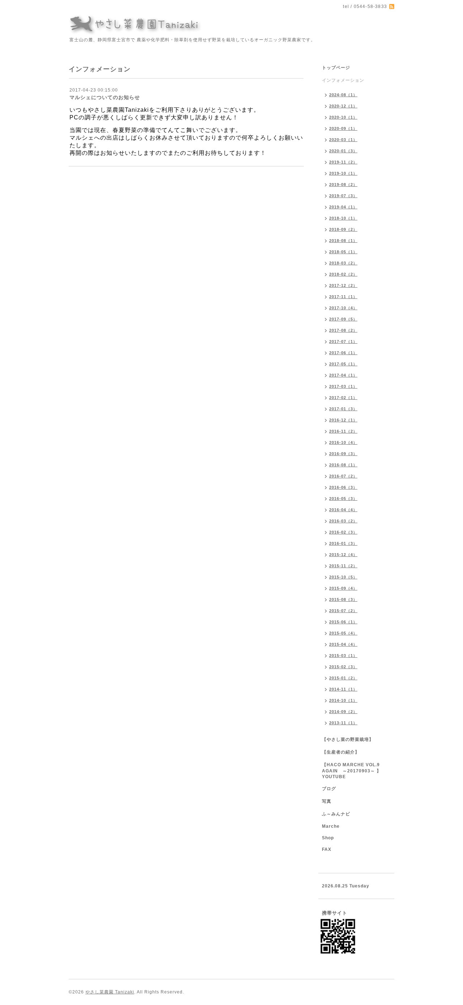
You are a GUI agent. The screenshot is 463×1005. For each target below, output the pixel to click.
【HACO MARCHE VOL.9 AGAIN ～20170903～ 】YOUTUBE (351, 770)
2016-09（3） (343, 453)
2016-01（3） (343, 543)
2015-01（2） (343, 678)
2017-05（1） (343, 364)
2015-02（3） (343, 667)
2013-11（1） (343, 723)
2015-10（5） (343, 577)
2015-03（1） (343, 655)
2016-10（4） (343, 442)
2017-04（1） (343, 375)
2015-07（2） (343, 610)
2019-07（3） (343, 196)
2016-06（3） (343, 487)
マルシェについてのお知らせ (104, 97)
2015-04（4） (343, 644)
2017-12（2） (343, 285)
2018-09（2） (343, 229)
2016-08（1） (343, 465)
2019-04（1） (343, 207)
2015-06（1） (343, 622)
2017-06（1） (343, 353)
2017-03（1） (343, 386)
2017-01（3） (343, 409)
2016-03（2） (343, 521)
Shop (328, 837)
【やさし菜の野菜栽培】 (348, 739)
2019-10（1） (343, 173)
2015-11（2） (343, 566)
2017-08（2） (343, 330)
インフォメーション (343, 80)
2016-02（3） (343, 532)
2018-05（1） (343, 252)
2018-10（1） (343, 218)
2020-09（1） (343, 128)
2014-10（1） (343, 700)
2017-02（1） (343, 397)
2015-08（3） (343, 599)
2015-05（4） (343, 633)
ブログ (329, 788)
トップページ (336, 67)
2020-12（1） (343, 106)
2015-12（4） (343, 554)
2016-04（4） (343, 510)
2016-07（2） (343, 476)
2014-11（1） (343, 689)
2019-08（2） (343, 184)
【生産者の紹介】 (341, 752)
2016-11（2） (343, 431)
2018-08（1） (343, 240)
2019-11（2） (343, 162)
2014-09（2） (343, 711)
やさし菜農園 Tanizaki (109, 992)
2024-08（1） (343, 95)
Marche (331, 826)
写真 (326, 801)
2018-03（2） (343, 263)
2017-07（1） (343, 341)
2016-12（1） (343, 420)
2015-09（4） (343, 588)
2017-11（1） (343, 296)
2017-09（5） (343, 319)
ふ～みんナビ (336, 814)
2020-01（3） (343, 151)
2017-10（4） (343, 308)
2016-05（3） (343, 498)
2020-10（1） (343, 117)
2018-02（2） (343, 274)
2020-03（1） (343, 139)
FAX (326, 849)
